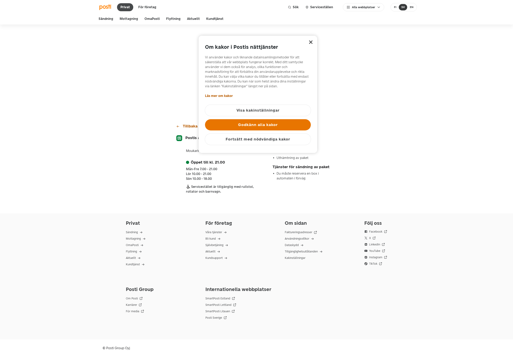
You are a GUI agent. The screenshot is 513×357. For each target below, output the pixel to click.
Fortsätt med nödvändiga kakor (258, 139)
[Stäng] (310, 42)
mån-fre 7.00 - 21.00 (201, 169)
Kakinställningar (295, 258)
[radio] (395, 7)
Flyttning (173, 19)
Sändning (106, 19)
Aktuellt (193, 19)
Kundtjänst (214, 19)
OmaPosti (152, 19)
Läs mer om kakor (219, 96)
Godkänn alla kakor (258, 124)
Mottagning (129, 19)
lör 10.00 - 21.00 (198, 174)
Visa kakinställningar (258, 110)
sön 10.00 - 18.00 (199, 178)
